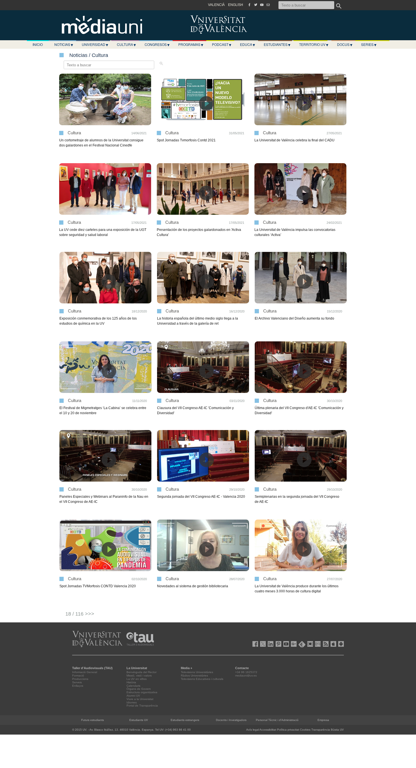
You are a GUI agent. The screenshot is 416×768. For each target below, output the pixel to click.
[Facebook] (249, 5)
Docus (344, 44)
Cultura (126, 44)
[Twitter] (256, 5)
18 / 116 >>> (79, 614)
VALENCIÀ (216, 5)
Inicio (38, 44)
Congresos (157, 44)
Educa (247, 44)
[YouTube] (262, 5)
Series (368, 44)
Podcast (221, 44)
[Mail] (268, 5)
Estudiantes (277, 44)
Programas (190, 44)
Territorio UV (313, 44)
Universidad (95, 44)
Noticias (63, 44)
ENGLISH (235, 5)
